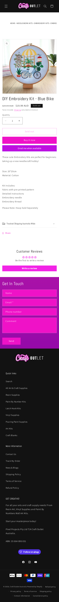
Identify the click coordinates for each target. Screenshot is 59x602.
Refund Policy (12, 487)
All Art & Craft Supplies (16, 388)
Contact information (22, 596)
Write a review (29, 268)
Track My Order (13, 461)
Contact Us (11, 454)
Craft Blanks (11, 435)
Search (9, 381)
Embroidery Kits (41, 23)
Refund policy (50, 587)
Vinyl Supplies (12, 415)
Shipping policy (46, 591)
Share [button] (8, 233)
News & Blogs (12, 467)
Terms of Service (13, 481)
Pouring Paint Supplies (16, 421)
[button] (6, 6)
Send (11, 341)
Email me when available (29, 148)
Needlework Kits (25, 23)
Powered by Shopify (34, 586)
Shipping (17, 110)
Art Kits (9, 428)
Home (12, 23)
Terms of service (30, 591)
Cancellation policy (40, 596)
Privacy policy (15, 591)
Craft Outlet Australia (18, 586)
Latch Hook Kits (13, 408)
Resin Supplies (13, 394)
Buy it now (29, 140)
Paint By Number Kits (16, 401)
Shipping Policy (13, 474)
